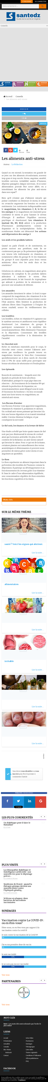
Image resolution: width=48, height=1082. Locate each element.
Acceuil (5, 1038)
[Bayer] (24, 992)
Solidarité (8, 1052)
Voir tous (6, 975)
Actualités (6, 1044)
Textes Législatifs (31, 1052)
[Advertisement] (24, 54)
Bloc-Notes (7, 1049)
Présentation (7, 1041)
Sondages (29, 1044)
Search (42, 6)
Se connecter (40, 1)
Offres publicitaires (32, 1058)
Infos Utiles (29, 1038)
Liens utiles (29, 1049)
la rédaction (17, 164)
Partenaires (29, 1041)
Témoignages (30, 1047)
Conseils (6, 1047)
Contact (6, 1055)
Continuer (22, 1080)
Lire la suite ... (37, 553)
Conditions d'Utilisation (33, 1055)
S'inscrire (26, 1)
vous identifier (27, 771)
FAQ (27, 1061)
